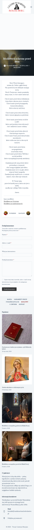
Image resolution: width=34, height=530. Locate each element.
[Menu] (31, 7)
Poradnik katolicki (12, 302)
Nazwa (4, 234)
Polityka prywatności (15, 518)
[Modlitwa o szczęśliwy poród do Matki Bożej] (17, 446)
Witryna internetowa (8, 251)
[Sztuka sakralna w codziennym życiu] (17, 369)
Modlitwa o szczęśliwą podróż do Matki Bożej (15, 426)
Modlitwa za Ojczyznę (11, 201)
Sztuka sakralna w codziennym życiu (13, 387)
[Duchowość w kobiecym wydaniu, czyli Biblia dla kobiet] (17, 329)
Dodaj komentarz (8, 260)
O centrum (13, 304)
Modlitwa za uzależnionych (13, 204)
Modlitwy (17, 67)
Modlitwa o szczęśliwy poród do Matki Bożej (15, 464)
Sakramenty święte (20, 299)
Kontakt (22, 304)
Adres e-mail (6, 243)
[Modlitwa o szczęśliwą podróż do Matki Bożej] (17, 408)
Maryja (9, 299)
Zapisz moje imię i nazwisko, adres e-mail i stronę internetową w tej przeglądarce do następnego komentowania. (16, 282)
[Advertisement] (17, 32)
